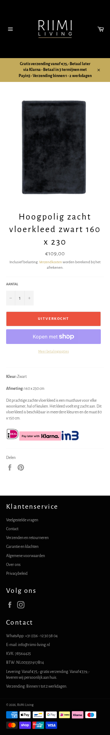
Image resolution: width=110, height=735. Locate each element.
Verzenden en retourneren (27, 538)
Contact (12, 529)
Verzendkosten (50, 262)
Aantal (12, 284)
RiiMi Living (25, 705)
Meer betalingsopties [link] (53, 351)
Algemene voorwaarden (25, 556)
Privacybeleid (17, 573)
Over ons (13, 565)
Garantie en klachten (22, 547)
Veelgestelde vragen (22, 520)
